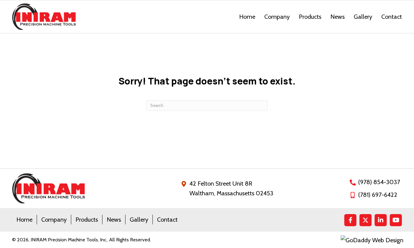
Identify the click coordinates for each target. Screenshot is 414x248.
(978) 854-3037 (379, 182)
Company (54, 219)
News (114, 219)
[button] (350, 220)
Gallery (139, 219)
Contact (167, 219)
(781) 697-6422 (377, 194)
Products (86, 219)
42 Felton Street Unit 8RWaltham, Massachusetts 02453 (231, 188)
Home (24, 219)
